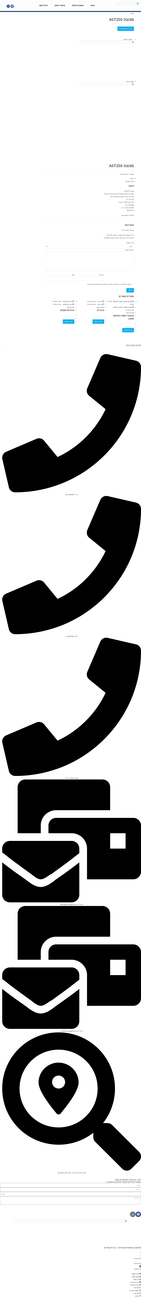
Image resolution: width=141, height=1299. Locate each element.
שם (72, 274)
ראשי (92, 5)
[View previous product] (133, 39)
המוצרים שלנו (78, 5)
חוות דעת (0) (129, 181)
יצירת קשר (43, 5)
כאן (123, 215)
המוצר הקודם (127, 39)
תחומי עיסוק (60, 5)
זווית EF (100, 310)
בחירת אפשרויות (126, 29)
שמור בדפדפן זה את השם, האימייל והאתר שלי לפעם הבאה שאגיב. (109, 284)
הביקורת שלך (129, 249)
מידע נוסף (68, 321)
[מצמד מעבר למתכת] (107, 102)
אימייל (101, 274)
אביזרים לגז (124, 174)
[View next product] (125, 81)
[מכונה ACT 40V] (107, 60)
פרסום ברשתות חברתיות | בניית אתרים (122, 1247)
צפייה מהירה (57, 301)
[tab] (91, 178)
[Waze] (8, 6)
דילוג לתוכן (137, 1263)
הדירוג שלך (130, 242)
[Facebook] (12, 6)
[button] (2, 346)
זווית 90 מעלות (67, 310)
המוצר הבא (130, 81)
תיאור (132, 179)
